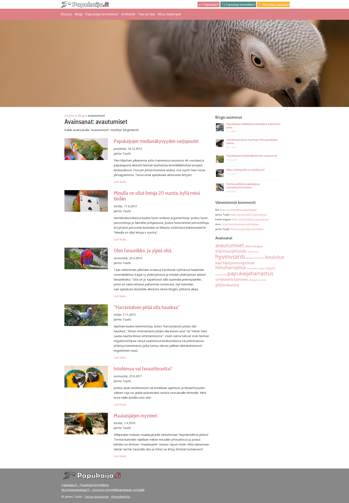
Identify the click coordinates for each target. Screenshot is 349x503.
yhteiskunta (227, 285)
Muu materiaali (169, 14)
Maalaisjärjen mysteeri (135, 415)
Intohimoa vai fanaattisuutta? (143, 368)
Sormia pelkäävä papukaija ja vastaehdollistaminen (243, 185)
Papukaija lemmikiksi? (240, 4)
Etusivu (66, 14)
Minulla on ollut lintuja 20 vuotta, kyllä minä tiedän (157, 196)
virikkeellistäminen (231, 279)
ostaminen (221, 274)
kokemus (260, 258)
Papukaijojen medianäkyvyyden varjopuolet (156, 141)
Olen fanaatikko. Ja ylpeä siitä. (143, 250)
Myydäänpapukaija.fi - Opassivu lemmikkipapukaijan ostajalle (103, 490)
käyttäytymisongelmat (235, 262)
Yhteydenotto (120, 497)
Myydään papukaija (275, 4)
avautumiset (229, 245)
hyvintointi (253, 251)
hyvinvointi (230, 257)
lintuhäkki (252, 268)
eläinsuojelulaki (231, 251)
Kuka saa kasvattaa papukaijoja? (238, 210)
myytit (270, 268)
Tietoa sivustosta (96, 497)
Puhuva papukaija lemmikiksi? (247, 229)
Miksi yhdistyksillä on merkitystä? (245, 170)
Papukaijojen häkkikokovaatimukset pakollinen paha (253, 125)
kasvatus (250, 258)
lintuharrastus (230, 267)
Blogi (79, 14)
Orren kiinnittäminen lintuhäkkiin (240, 224)
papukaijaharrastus (250, 273)
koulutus (274, 257)
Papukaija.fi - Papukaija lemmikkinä (85, 485)
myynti (261, 268)
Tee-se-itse (146, 14)
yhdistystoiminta (257, 280)
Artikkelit (128, 14)
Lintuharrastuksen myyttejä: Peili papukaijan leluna (251, 141)
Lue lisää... (120, 182)
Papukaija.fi (210, 4)
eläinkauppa (254, 246)
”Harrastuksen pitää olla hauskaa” (147, 307)
